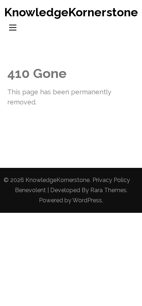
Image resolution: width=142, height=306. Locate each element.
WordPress (87, 200)
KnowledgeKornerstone (71, 12)
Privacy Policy (111, 180)
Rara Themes (108, 190)
